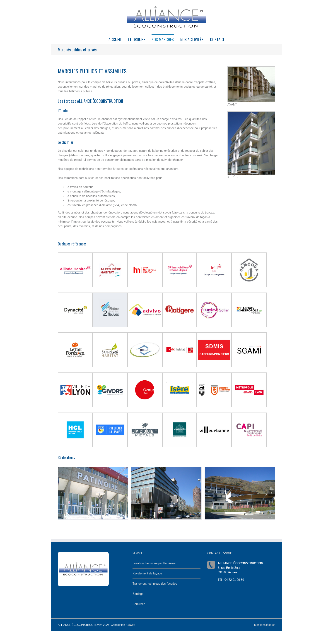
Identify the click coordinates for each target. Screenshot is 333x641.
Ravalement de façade (147, 573)
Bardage (138, 593)
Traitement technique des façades (155, 583)
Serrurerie (139, 604)
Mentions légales (264, 625)
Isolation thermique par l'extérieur (154, 563)
